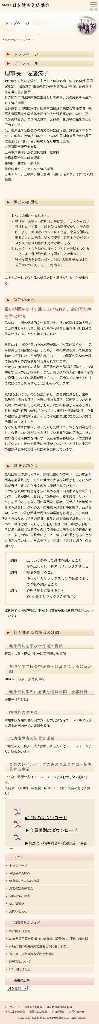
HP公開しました (20, 969)
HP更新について (20, 961)
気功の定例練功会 (21, 888)
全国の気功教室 (19, 896)
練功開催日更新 (19, 931)
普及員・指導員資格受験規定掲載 (31, 954)
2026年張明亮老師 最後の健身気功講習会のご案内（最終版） (50, 938)
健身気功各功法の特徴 (24, 880)
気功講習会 (16, 904)
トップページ (9, 39)
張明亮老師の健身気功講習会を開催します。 (39, 946)
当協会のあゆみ (19, 873)
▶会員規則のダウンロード (51, 830)
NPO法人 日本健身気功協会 (51, 1018)
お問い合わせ (18, 911)
